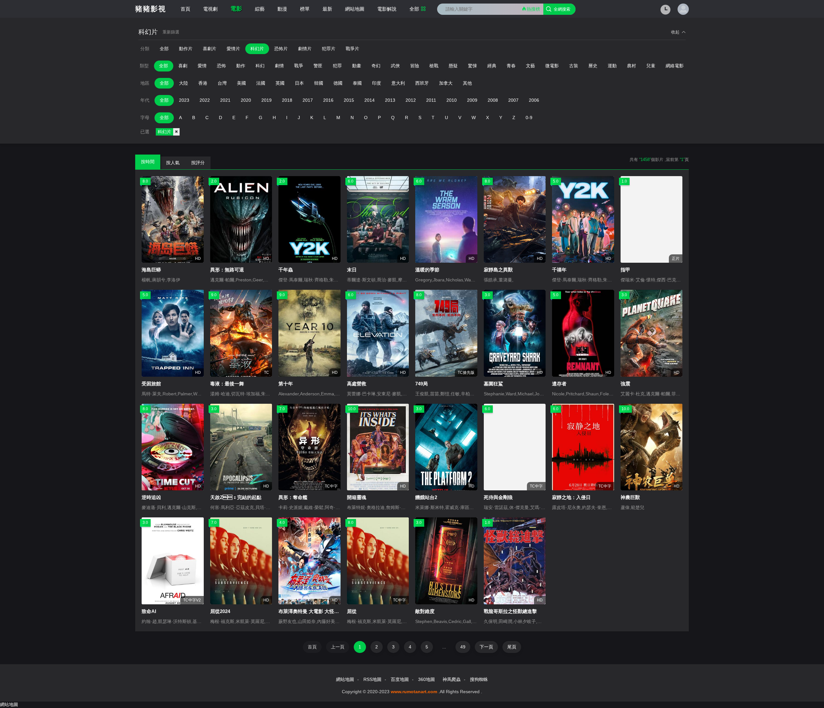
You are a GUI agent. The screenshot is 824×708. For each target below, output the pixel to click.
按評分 (198, 162)
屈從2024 (220, 611)
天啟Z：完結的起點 (235, 497)
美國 (241, 83)
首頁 (185, 9)
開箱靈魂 (356, 497)
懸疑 (453, 65)
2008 (493, 100)
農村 (631, 65)
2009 (472, 100)
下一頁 (486, 646)
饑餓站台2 (426, 497)
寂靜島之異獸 (498, 269)
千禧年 (559, 269)
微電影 (552, 65)
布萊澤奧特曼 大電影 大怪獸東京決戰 (318, 611)
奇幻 (375, 65)
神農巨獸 (630, 497)
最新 (327, 9)
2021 (225, 100)
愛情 (202, 65)
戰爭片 (352, 48)
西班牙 (422, 83)
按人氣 (173, 162)
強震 (625, 383)
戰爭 (298, 65)
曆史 (592, 65)
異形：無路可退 (227, 269)
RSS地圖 (372, 679)
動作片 (185, 48)
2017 (308, 100)
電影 (236, 8)
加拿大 (446, 83)
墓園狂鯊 (493, 383)
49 (462, 646)
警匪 (318, 65)
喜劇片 (209, 48)
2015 (349, 100)
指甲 (625, 269)
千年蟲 (285, 269)
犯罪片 (328, 48)
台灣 (222, 83)
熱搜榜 (533, 9)
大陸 (183, 83)
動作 (240, 65)
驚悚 (472, 65)
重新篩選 (171, 32)
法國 (260, 83)
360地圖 (426, 679)
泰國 (357, 83)
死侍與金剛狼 (498, 497)
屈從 (352, 611)
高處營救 (356, 383)
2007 (513, 100)
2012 (411, 100)
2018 (287, 100)
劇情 (279, 65)
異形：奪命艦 (292, 497)
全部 (414, 9)
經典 (491, 65)
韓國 (318, 83)
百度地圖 (400, 679)
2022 (205, 100)
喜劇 (182, 65)
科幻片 (257, 48)
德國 (337, 83)
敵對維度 (425, 611)
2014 (369, 100)
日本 (299, 83)
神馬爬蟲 (452, 679)
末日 (352, 269)
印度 (376, 83)
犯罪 (337, 65)
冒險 (414, 65)
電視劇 (210, 9)
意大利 (398, 83)
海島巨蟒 (151, 269)
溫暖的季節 (427, 269)
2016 (328, 100)
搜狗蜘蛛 (479, 679)
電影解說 (387, 9)
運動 (612, 65)
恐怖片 (281, 48)
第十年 (285, 383)
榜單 (305, 9)
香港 (202, 83)
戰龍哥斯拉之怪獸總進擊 (510, 611)
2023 (184, 100)
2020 (246, 100)
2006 (534, 100)
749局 (421, 383)
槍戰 (433, 65)
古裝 (573, 65)
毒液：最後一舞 (227, 383)
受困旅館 (151, 383)
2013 (390, 100)
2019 (266, 100)
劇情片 (305, 48)
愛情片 (233, 48)
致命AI (149, 611)
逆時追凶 (151, 497)
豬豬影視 (150, 9)
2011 (431, 100)
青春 (511, 65)
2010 (451, 100)
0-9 (529, 117)
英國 (280, 83)
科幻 (260, 65)
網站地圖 (354, 9)
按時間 (147, 161)
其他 (467, 83)
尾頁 (511, 646)
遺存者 (559, 383)
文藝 (530, 65)
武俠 (395, 65)
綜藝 (260, 9)
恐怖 (221, 65)
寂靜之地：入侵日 (571, 497)
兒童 (650, 65)
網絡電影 (675, 65)
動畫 (356, 65)
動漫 (282, 9)
